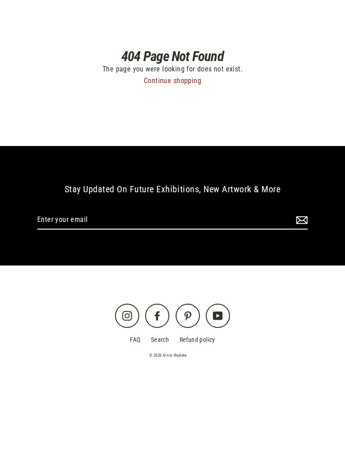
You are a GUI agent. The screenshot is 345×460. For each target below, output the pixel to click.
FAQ (135, 340)
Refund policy (197, 340)
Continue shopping (172, 80)
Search (160, 340)
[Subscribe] (300, 220)
